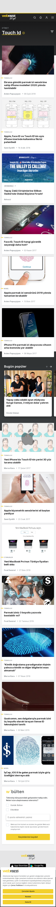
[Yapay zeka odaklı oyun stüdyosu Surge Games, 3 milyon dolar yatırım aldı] (28, 383)
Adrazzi (7, 199)
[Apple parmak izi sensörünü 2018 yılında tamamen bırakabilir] (28, 270)
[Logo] (9, 17)
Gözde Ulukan (12, 413)
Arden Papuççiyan (12, 94)
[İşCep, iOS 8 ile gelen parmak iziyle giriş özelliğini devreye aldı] (28, 750)
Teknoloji (8, 78)
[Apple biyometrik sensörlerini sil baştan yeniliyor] (28, 488)
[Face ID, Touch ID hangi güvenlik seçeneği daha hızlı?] (28, 219)
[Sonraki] (50, 366)
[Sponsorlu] (28, 168)
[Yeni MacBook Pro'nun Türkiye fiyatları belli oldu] (28, 539)
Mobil (6, 288)
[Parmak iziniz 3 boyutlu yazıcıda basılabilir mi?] (28, 590)
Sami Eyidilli (9, 148)
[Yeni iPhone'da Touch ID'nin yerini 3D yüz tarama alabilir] (28, 437)
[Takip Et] (23, 33)
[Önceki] (47, 366)
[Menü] (52, 18)
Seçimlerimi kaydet (28, 837)
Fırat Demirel (10, 570)
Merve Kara (9, 468)
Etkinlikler (8, 557)
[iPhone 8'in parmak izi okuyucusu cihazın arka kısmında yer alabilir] (28, 322)
